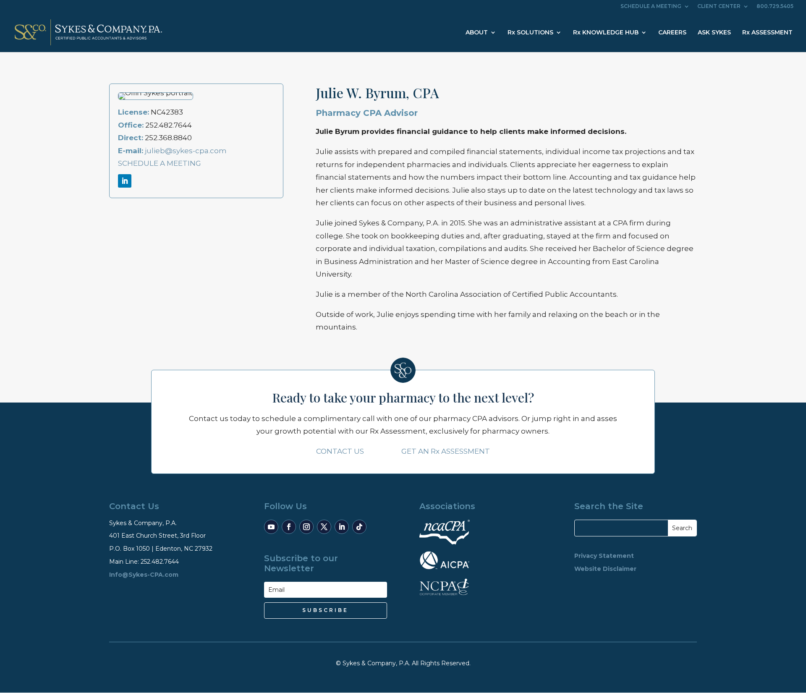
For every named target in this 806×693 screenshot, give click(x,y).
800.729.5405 (774, 6)
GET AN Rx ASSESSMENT (445, 451)
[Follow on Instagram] (306, 527)
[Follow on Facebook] (289, 527)
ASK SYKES (714, 32)
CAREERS (672, 32)
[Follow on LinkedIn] (124, 181)
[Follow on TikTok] (359, 527)
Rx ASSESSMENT (767, 32)
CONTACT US (340, 451)
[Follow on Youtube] (271, 527)
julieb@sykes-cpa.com (186, 150)
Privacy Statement (604, 556)
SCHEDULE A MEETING (650, 6)
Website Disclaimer (605, 569)
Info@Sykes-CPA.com (143, 574)
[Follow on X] (324, 527)
